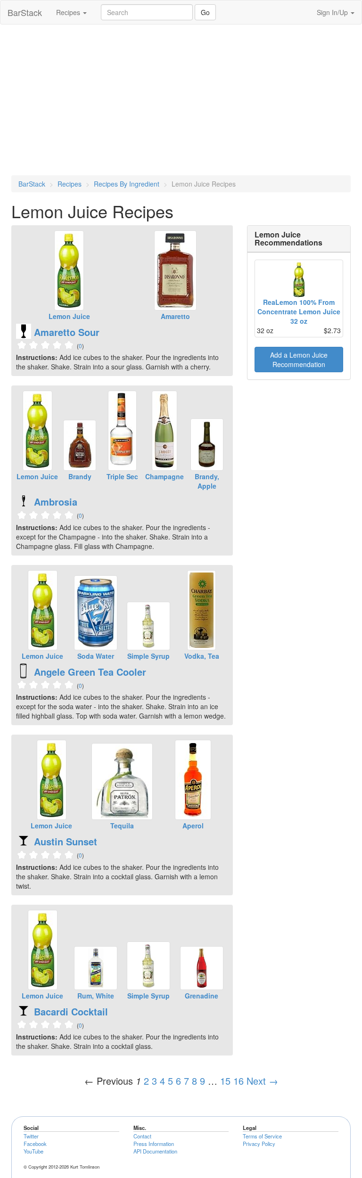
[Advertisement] (181, 100)
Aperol (193, 825)
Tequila (122, 825)
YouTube (33, 1151)
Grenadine (201, 995)
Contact (142, 1136)
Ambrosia (55, 501)
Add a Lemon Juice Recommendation (299, 359)
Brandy (79, 476)
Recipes (69, 12)
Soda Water (95, 656)
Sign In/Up (333, 12)
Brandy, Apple (207, 481)
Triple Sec (122, 476)
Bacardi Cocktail (71, 1011)
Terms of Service (262, 1136)
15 (225, 1081)
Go (205, 12)
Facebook (35, 1143)
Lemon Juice (69, 316)
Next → (262, 1081)
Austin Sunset (65, 841)
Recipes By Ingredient (126, 183)
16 (238, 1081)
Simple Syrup (148, 656)
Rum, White (95, 995)
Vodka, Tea (201, 656)
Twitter (31, 1136)
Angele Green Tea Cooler (90, 672)
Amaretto (175, 316)
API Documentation (155, 1151)
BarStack (25, 12)
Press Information (153, 1143)
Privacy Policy (259, 1143)
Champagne (164, 476)
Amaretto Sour (66, 332)
